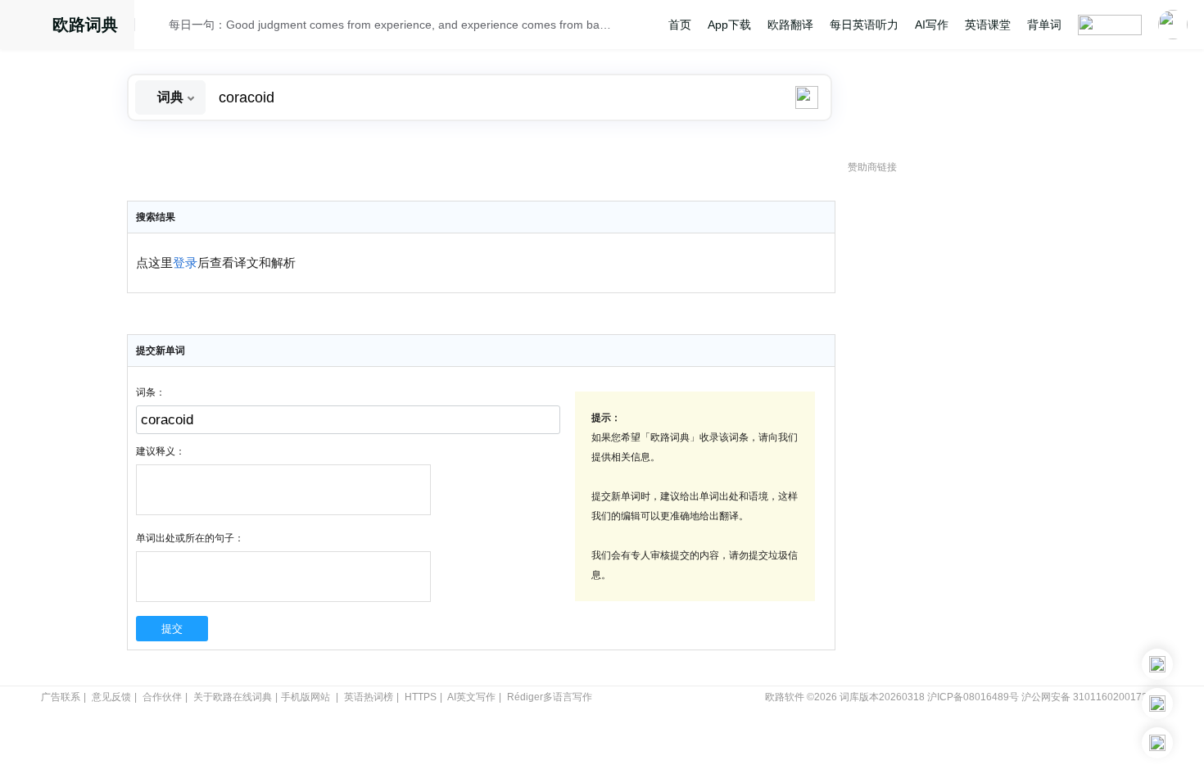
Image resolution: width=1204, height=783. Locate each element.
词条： (150, 392)
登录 (185, 262)
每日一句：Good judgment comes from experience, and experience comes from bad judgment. (391, 24)
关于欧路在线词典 (232, 697)
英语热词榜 (368, 697)
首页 (679, 24)
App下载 (729, 24)
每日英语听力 (864, 24)
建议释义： (160, 451)
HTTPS (421, 697)
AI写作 (931, 24)
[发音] (156, 27)
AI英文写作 (471, 697)
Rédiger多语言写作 (549, 697)
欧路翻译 (790, 24)
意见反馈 (111, 697)
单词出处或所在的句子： (190, 538)
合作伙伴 (162, 697)
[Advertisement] (970, 430)
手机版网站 (305, 697)
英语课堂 (988, 24)
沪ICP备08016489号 (973, 697)
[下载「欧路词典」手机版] (1157, 703)
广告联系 (60, 697)
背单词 (1044, 24)
